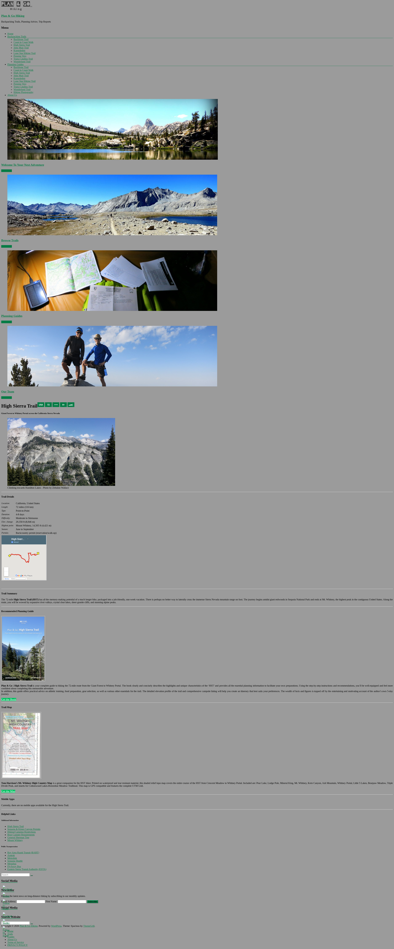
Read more (6, 170)
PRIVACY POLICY (17, 945)
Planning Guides (15, 64)
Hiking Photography (23, 92)
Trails (10, 934)
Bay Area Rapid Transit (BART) (23, 852)
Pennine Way (20, 56)
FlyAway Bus (14, 866)
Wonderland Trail (22, 61)
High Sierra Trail (22, 45)
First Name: (51, 901)
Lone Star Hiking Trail (25, 53)
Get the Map (8, 791)
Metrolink (12, 858)
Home (10, 33)
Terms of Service (15, 942)
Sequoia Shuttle (15, 861)
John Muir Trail (21, 47)
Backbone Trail (21, 39)
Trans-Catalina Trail (23, 58)
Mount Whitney (15, 840)
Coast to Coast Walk (23, 42)
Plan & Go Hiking (12, 15)
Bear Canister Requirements (21, 834)
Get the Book (8, 699)
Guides (10, 936)
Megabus (11, 863)
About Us (12, 95)
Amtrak (11, 855)
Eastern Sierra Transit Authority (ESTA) (26, 869)
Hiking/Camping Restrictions (21, 832)
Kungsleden (19, 50)
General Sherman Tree (18, 837)
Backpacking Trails (16, 36)
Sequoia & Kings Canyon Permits (23, 829)
